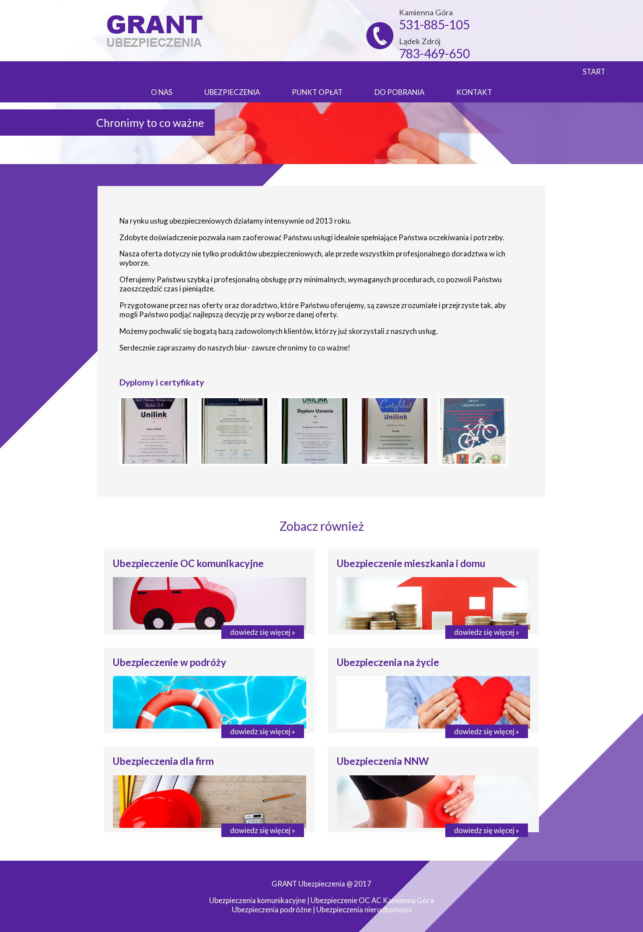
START (594, 71)
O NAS (161, 92)
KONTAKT (474, 92)
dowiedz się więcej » (262, 632)
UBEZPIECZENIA (232, 92)
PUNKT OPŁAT (317, 92)
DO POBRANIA (399, 92)
